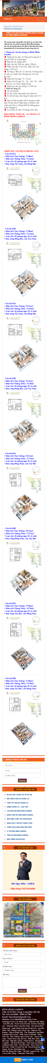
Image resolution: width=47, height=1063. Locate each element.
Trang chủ (8, 19)
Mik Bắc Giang (16, 1041)
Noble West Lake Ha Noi (16, 1039)
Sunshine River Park (10, 1034)
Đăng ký (22, 780)
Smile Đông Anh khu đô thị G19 (24, 1028)
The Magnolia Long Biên (34, 1032)
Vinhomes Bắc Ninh (10, 1045)
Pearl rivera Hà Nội (22, 1024)
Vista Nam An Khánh (34, 1043)
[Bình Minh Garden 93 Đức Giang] (23, 8)
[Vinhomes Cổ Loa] (23, 919)
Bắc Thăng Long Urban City (18, 1030)
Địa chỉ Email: (8, 958)
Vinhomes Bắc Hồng (36, 1022)
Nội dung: (6, 974)
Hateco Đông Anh (16, 1032)
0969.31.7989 (25, 1059)
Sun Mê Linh (8, 1024)
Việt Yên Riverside (17, 1043)
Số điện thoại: (8, 966)
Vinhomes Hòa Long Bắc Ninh (18, 1026)
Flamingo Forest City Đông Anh (14, 1022)
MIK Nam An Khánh (28, 1034)
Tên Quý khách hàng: (10, 950)
